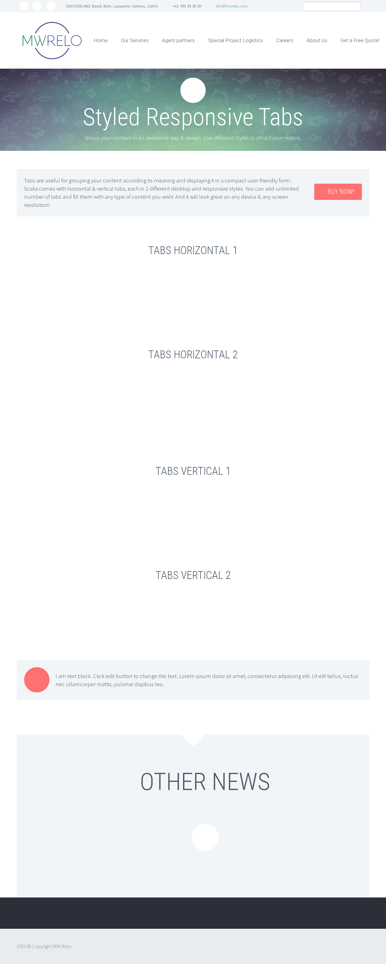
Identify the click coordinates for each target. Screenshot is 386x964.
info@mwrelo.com (232, 6)
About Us (317, 40)
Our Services (135, 40)
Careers (284, 40)
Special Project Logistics (235, 40)
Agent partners (178, 40)
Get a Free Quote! (359, 40)
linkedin (50, 6)
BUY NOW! (340, 191)
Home (100, 40)
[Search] (355, 6)
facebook (37, 6)
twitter (24, 6)
